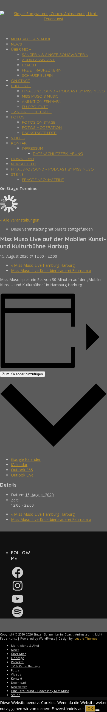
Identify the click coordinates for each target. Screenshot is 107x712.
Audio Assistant (38, 59)
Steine (17, 174)
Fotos (17, 117)
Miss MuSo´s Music (40, 96)
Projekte (21, 85)
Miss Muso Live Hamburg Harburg (43, 265)
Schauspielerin (37, 75)
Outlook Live (22, 475)
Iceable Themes (85, 638)
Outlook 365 (22, 469)
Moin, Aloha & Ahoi (30, 38)
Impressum (32, 148)
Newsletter (23, 163)
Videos (18, 137)
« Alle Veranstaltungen (19, 220)
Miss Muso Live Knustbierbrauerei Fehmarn (51, 270)
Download (22, 158)
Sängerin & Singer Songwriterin (55, 54)
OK (90, 708)
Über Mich (21, 49)
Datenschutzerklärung (58, 153)
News (16, 44)
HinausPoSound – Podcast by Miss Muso (63, 91)
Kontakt (20, 143)
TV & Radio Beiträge (31, 111)
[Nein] (97, 710)
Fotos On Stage (38, 122)
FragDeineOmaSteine (43, 179)
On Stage (20, 80)
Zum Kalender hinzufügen (22, 374)
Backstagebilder (39, 132)
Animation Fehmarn (41, 101)
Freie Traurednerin (41, 70)
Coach (29, 65)
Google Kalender (26, 459)
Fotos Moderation (42, 127)
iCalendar (19, 464)
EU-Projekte (35, 106)
